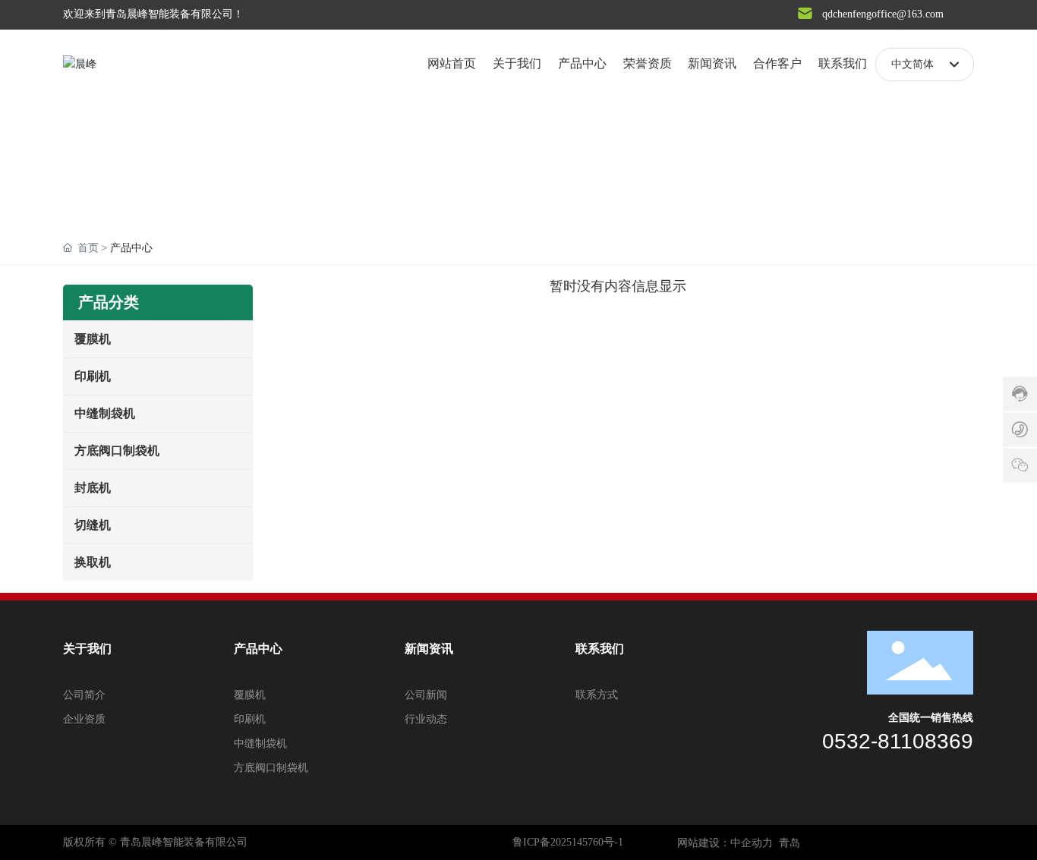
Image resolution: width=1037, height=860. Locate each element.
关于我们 (87, 648)
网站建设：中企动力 (725, 843)
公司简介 (84, 695)
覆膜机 (250, 695)
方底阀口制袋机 (271, 767)
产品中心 (258, 648)
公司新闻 (426, 695)
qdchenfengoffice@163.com (883, 14)
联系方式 (596, 695)
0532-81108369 (897, 741)
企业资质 (84, 719)
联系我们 (599, 648)
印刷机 (250, 719)
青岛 (789, 843)
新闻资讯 (429, 648)
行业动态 (426, 719)
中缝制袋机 (260, 743)
